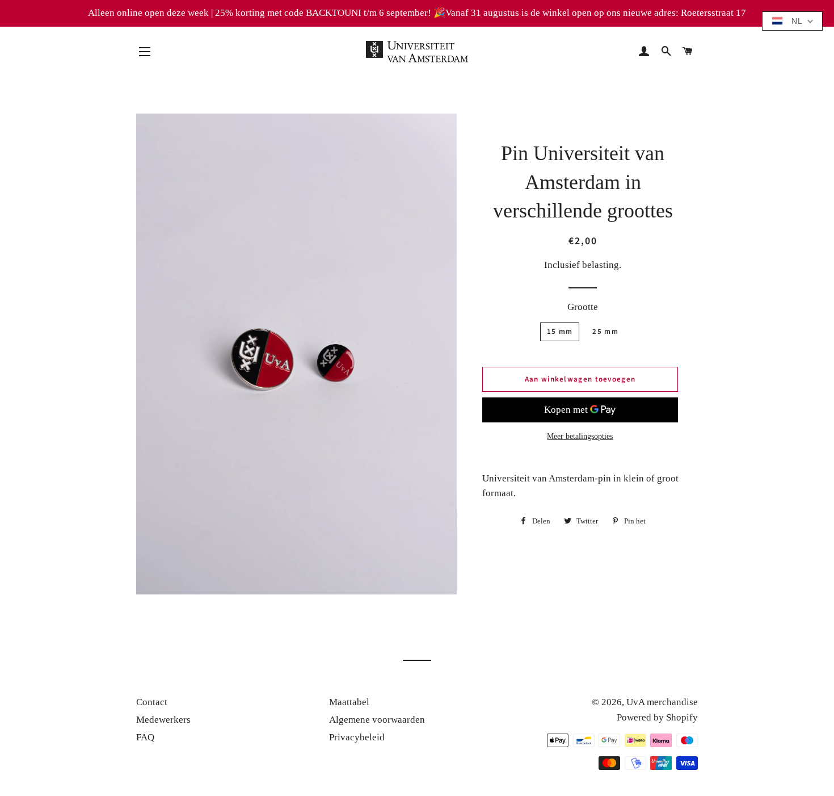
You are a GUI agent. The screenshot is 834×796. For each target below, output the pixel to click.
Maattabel (349, 702)
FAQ (145, 737)
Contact (151, 702)
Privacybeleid (357, 737)
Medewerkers (163, 719)
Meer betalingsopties (580, 436)
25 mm (605, 331)
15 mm (560, 331)
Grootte (582, 306)
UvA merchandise (662, 702)
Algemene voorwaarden (377, 719)
